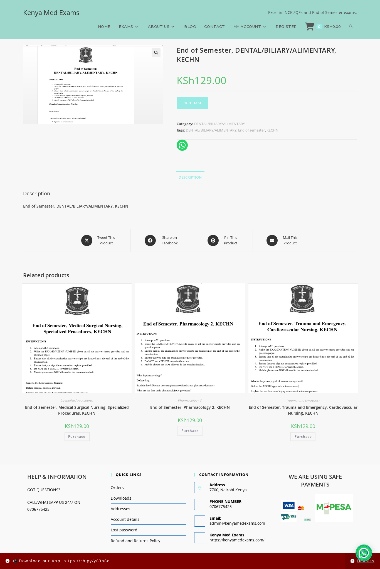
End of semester (251, 130)
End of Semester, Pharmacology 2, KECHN (190, 407)
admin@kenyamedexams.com (237, 523)
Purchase (192, 103)
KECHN (272, 130)
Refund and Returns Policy (135, 540)
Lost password (124, 529)
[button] (156, 52)
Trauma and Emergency (303, 400)
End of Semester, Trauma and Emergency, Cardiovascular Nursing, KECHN (303, 410)
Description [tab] (190, 177)
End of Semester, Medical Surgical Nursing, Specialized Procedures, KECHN (77, 410)
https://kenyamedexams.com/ (237, 540)
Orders (117, 487)
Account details (125, 519)
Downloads (121, 498)
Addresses (120, 508)
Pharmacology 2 (190, 400)
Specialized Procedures (77, 400)
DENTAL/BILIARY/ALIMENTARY (219, 123)
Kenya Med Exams (51, 12)
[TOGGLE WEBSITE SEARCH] (351, 26)
